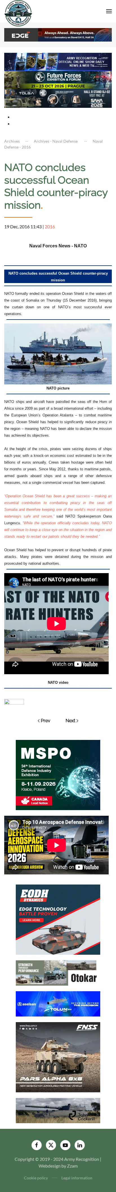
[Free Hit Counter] (14, 701)
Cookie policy (36, 1177)
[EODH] (58, 919)
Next (70, 720)
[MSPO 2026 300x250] (58, 774)
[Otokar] (58, 972)
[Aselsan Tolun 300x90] (58, 1003)
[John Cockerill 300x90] (58, 1110)
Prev (45, 720)
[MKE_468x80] (58, 98)
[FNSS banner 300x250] (58, 1056)
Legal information (76, 1177)
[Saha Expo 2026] (58, 61)
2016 (50, 226)
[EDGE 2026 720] (58, 34)
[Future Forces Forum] (58, 79)
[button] (109, 11)
